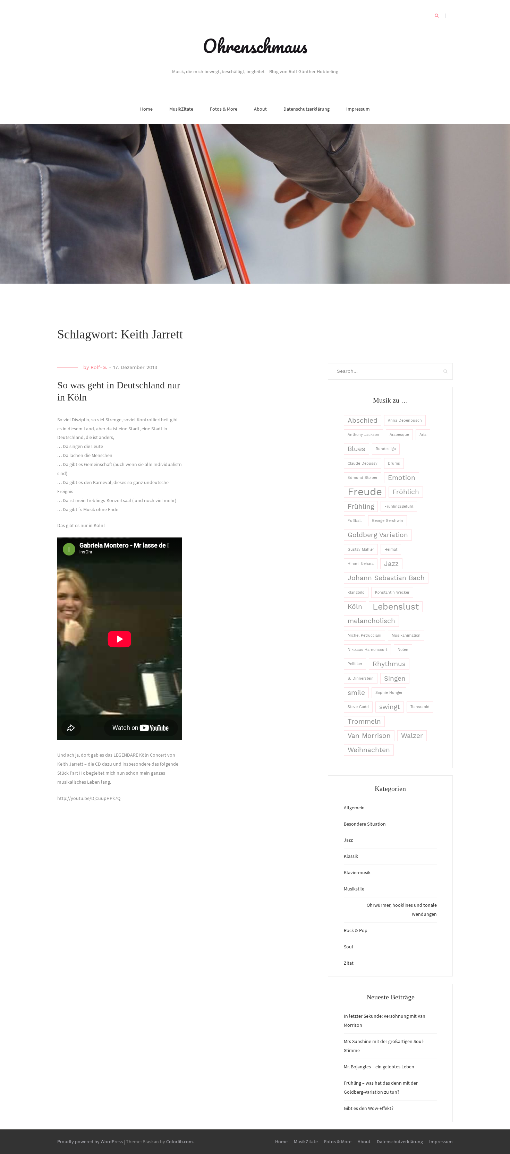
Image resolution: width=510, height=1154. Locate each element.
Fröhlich (405, 492)
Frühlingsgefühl (398, 506)
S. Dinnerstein (361, 678)
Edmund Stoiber (362, 477)
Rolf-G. (99, 367)
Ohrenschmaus (255, 46)
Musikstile (354, 889)
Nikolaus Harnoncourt (367, 649)
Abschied (362, 420)
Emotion (401, 478)
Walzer (412, 736)
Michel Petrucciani (364, 635)
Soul (348, 947)
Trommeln (364, 721)
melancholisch (371, 621)
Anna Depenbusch (405, 420)
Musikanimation (406, 635)
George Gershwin (387, 520)
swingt (389, 707)
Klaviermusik (357, 872)
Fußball (355, 520)
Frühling (361, 506)
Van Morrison (369, 736)
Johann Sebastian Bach (386, 578)
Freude (365, 491)
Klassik (351, 856)
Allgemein (354, 807)
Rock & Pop (355, 930)
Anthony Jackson (363, 434)
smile (356, 693)
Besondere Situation (365, 824)
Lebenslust (396, 607)
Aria (422, 434)
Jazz (391, 564)
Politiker (355, 664)
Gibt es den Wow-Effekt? (368, 1108)
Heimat (390, 549)
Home (146, 109)
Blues (356, 449)
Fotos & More (223, 109)
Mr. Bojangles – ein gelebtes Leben (379, 1066)
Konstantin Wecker (392, 592)
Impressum (358, 109)
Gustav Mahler (361, 549)
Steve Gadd (358, 707)
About (260, 109)
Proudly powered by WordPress (90, 1141)
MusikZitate (181, 109)
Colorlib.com (179, 1141)
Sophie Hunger (388, 692)
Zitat (349, 963)
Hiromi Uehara (361, 563)
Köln (355, 607)
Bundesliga (386, 449)
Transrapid (420, 707)
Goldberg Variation (378, 535)
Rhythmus (389, 664)
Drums (394, 463)
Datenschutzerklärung (306, 109)
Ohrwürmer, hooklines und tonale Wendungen (402, 909)
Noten (403, 649)
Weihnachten (369, 750)
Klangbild (356, 592)
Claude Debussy (362, 463)
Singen (395, 678)
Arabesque (399, 434)
